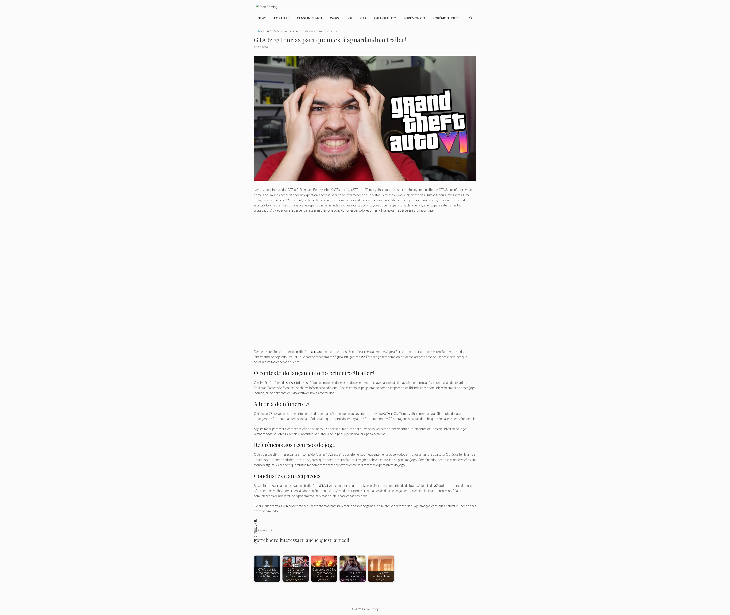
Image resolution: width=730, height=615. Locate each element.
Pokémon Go (414, 18)
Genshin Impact (309, 18)
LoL (350, 18)
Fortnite (281, 18)
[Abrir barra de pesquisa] (471, 18)
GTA (363, 18)
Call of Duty (385, 18)
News (262, 18)
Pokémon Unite (446, 18)
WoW (334, 18)
